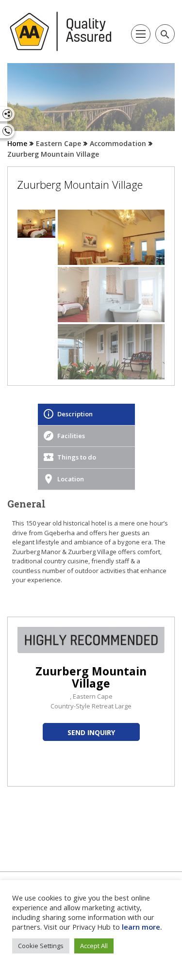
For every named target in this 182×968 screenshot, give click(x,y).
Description (75, 414)
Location (70, 479)
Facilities (71, 435)
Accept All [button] (94, 945)
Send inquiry (91, 732)
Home (17, 143)
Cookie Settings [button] (41, 945)
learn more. (142, 927)
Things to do (76, 457)
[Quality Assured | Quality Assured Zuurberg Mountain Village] (61, 31)
